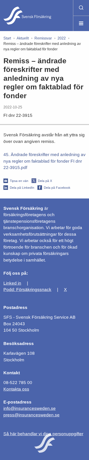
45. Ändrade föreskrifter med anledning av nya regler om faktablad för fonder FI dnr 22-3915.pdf (44, 161)
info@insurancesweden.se (29, 408)
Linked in (12, 283)
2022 (62, 38)
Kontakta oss (16, 389)
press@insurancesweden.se (31, 415)
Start (7, 38)
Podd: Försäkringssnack (27, 289)
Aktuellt (23, 38)
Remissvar (43, 38)
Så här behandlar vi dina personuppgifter (43, 433)
